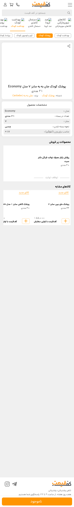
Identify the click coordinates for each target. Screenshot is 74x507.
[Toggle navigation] (71, 4)
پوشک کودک (48, 95)
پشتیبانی (52, 490)
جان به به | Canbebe (22, 95)
